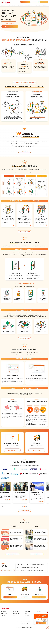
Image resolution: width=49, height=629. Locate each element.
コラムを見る (36, 554)
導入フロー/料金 (20, 5)
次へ (26, 506)
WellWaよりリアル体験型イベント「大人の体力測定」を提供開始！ (32, 570)
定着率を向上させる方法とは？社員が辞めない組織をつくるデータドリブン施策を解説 (40, 532)
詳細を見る (11, 501)
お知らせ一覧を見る (7, 570)
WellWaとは (3, 5)
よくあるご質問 (37, 5)
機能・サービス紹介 (12, 5)
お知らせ (26, 616)
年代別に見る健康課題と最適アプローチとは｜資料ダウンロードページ (16, 532)
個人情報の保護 (25, 621)
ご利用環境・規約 (19, 621)
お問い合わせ (44, 1)
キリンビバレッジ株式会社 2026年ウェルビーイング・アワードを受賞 (32, 564)
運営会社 (30, 621)
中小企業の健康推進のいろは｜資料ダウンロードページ (16, 539)
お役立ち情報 (45, 5)
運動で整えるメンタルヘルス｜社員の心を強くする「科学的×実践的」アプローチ (40, 539)
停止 (2, 506)
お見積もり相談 (25, 597)
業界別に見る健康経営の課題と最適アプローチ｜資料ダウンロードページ (16, 546)
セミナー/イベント (16, 615)
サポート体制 (3, 615)
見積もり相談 (35, 1)
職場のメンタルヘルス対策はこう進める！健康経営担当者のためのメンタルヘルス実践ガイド (40, 546)
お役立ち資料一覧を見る (12, 554)
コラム (26, 613)
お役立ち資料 (27, 615)
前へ (22, 506)
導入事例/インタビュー (29, 5)
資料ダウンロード (25, 1)
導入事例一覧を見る (24, 510)
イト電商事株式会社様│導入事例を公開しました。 (29, 567)
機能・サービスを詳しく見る (24, 231)
